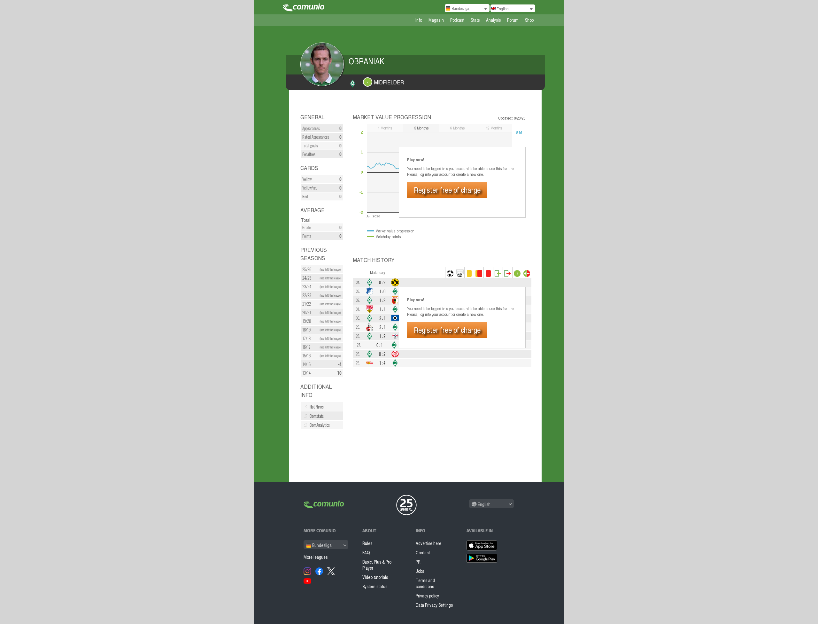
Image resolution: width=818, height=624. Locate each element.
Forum (513, 20)
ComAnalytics (320, 425)
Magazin (436, 20)
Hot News (317, 407)
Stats (475, 20)
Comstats (317, 416)
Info (418, 20)
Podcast (457, 20)
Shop (529, 20)
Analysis (493, 20)
